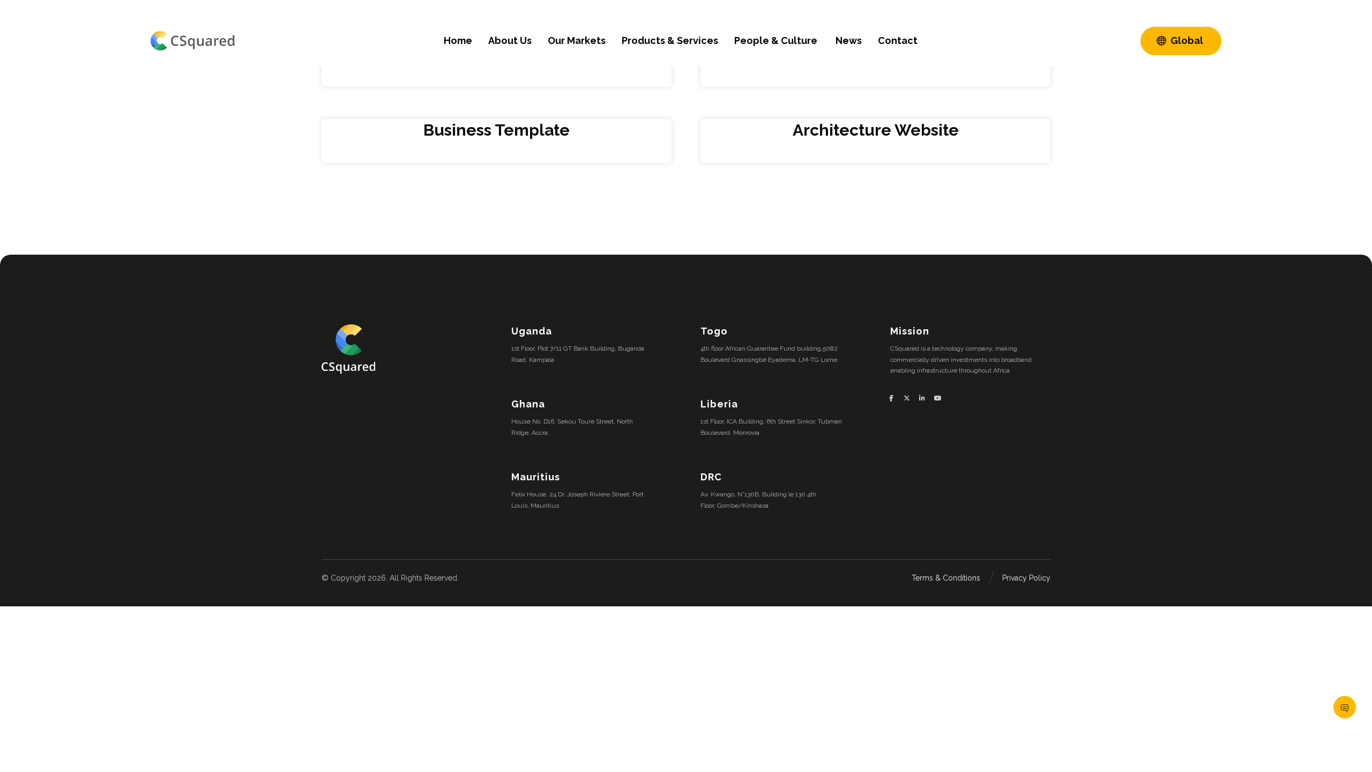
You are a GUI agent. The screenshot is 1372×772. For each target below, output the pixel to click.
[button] (895, 398)
